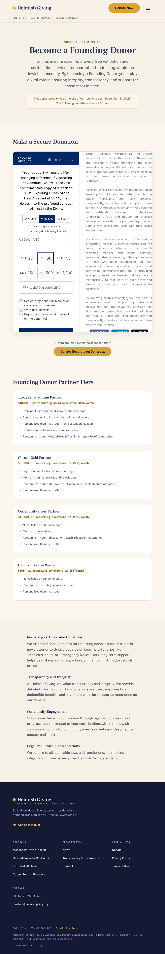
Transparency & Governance (81, 858)
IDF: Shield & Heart (25, 866)
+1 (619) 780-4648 (26, 896)
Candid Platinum (67, 17)
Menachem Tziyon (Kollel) (29, 849)
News (66, 849)
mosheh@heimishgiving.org (30, 904)
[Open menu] (147, 8)
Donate (117, 849)
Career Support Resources (30, 874)
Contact (68, 866)
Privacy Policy (121, 858)
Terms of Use (120, 866)
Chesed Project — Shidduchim (32, 858)
